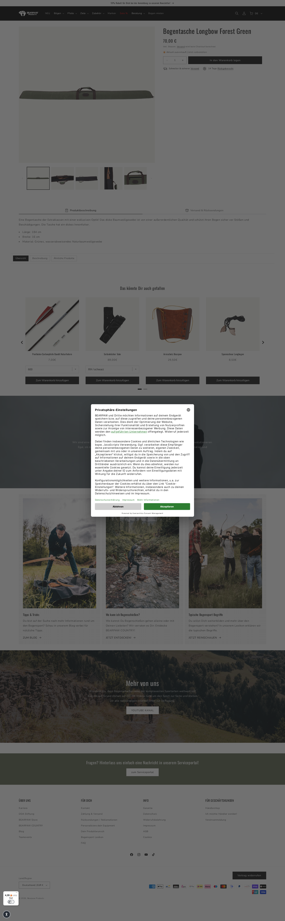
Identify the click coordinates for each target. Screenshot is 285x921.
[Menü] (17, 893)
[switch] (11, 902)
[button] (7, 914)
